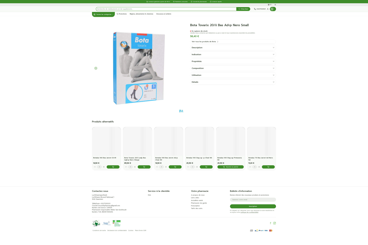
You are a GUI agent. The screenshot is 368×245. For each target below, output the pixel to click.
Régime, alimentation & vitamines (104, 33)
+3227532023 (105, 203)
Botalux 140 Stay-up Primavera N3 (229, 159)
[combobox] (166, 9)
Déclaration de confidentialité (117, 231)
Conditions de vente (99, 231)
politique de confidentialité (249, 212)
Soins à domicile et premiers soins (104, 58)
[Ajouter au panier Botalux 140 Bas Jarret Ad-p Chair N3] (175, 167)
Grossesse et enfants (104, 40)
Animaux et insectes (104, 63)
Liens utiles (195, 198)
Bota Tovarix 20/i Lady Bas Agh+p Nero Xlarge (135, 159)
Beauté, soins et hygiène (104, 25)
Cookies (130, 231)
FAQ (149, 195)
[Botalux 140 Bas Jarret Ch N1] (106, 141)
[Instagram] (274, 223)
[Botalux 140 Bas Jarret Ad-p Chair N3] (168, 141)
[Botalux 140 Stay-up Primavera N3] (230, 141)
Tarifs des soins (196, 208)
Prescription (195, 206)
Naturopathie (104, 51)
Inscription (253, 206)
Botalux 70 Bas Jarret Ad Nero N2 (260, 159)
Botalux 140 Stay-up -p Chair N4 (199, 158)
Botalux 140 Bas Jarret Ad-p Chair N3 (166, 159)
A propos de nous (198, 195)
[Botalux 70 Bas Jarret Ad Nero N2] (261, 141)
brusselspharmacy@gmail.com (109, 205)
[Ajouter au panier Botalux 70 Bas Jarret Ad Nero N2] (268, 167)
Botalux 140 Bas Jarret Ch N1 (104, 158)
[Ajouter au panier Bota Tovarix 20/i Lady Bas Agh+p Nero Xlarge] (144, 167)
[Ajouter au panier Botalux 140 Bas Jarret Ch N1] (113, 167)
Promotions (98, 19)
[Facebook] (270, 223)
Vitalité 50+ (104, 46)
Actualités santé (197, 200)
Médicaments (104, 69)
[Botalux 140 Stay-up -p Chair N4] (199, 141)
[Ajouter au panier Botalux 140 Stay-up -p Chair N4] (206, 167)
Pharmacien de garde (199, 203)
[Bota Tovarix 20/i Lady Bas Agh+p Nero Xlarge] (137, 141)
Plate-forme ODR (140, 231)
